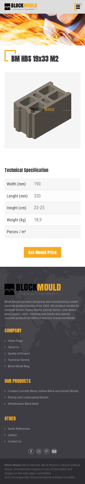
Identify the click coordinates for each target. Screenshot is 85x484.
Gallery (12, 435)
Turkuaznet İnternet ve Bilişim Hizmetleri (52, 477)
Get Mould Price (42, 252)
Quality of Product (19, 353)
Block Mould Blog (18, 366)
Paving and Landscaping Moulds (28, 397)
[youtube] (54, 451)
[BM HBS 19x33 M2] (42, 75)
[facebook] (31, 451)
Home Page (15, 340)
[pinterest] (46, 451)
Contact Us (15, 441)
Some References (19, 428)
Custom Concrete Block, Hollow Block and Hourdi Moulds (43, 391)
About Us (13, 347)
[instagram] (38, 451)
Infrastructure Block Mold (23, 403)
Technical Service (19, 360)
